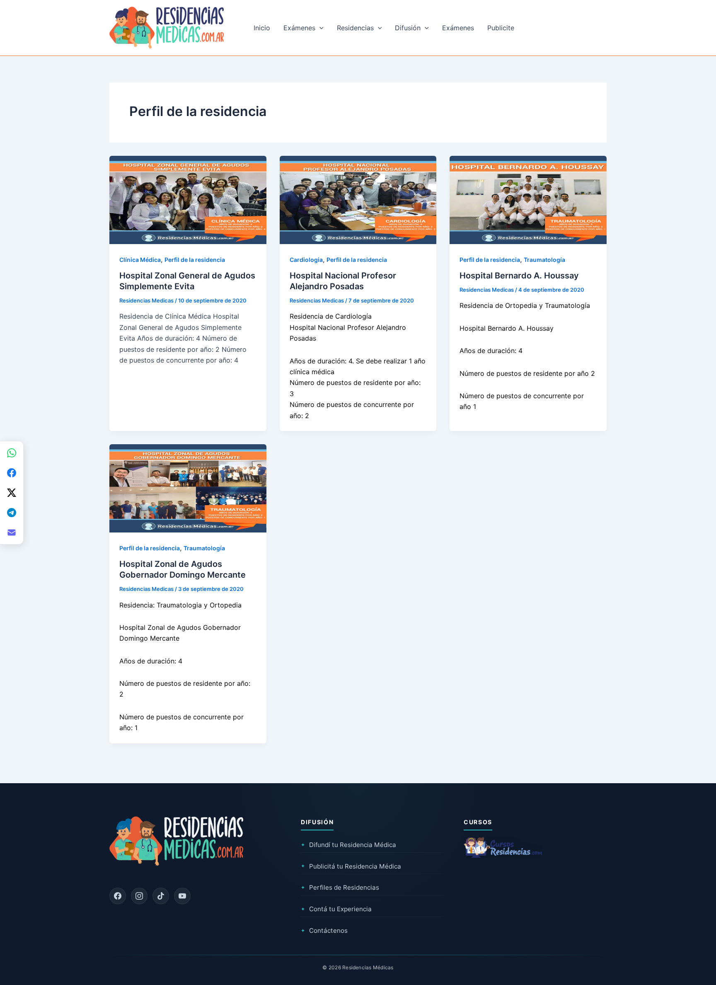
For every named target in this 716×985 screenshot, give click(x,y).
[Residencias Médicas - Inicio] (166, 27)
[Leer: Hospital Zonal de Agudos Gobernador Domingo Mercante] (187, 488)
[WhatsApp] (11, 453)
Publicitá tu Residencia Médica (351, 866)
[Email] (11, 532)
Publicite (500, 28)
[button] (319, 27)
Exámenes (299, 28)
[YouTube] (182, 896)
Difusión (408, 28)
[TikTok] (160, 896)
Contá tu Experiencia (336, 909)
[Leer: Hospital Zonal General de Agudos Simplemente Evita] (187, 199)
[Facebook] (117, 896)
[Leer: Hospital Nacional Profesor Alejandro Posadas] (358, 199)
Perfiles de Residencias (340, 887)
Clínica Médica (140, 259)
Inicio (262, 28)
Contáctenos (324, 930)
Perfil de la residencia (194, 259)
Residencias (355, 28)
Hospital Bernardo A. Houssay (519, 276)
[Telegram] (11, 512)
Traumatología (544, 259)
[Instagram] (139, 896)
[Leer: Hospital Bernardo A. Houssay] (528, 199)
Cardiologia (306, 259)
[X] (11, 493)
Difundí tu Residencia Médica (348, 845)
